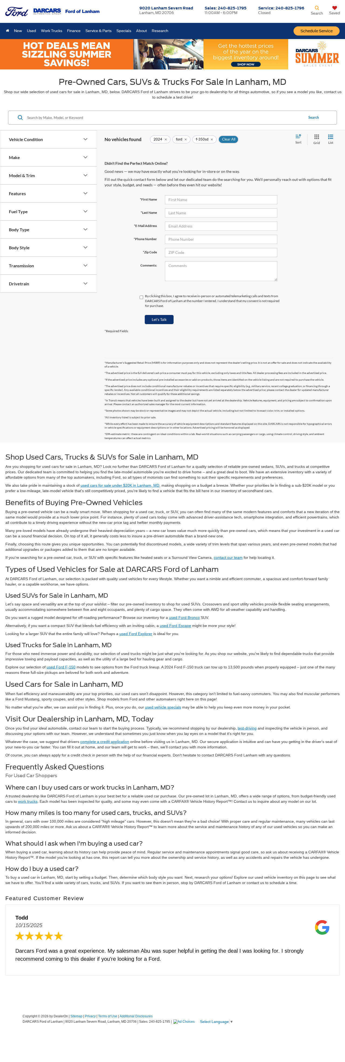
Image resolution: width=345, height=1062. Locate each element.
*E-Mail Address (145, 226)
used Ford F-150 (61, 667)
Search (313, 117)
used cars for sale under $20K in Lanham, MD (120, 485)
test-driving (247, 728)
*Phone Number (145, 239)
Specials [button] (123, 31)
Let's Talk (159, 319)
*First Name (148, 199)
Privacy (90, 1016)
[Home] (8, 31)
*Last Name (149, 213)
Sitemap (76, 1016)
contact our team (228, 557)
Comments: (148, 265)
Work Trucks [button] (51, 31)
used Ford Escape (175, 625)
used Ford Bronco (184, 617)
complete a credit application (104, 741)
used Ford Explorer (135, 634)
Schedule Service (317, 31)
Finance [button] (74, 31)
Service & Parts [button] (98, 31)
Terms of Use (107, 1016)
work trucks (27, 801)
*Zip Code (150, 252)
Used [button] (31, 31)
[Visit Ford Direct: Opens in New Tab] (184, 1022)
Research (160, 31)
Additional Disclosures (136, 1016)
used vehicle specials (163, 707)
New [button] (18, 31)
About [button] (141, 31)
